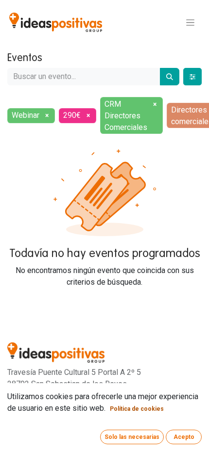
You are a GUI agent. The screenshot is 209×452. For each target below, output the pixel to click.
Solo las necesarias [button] (131, 437)
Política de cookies (137, 408)
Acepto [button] (184, 437)
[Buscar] (169, 76)
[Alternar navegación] (190, 22)
